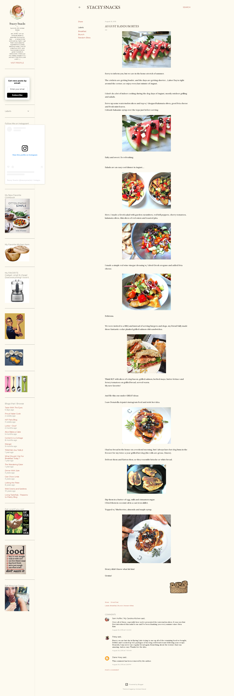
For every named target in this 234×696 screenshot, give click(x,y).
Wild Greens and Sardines (16, 489)
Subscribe (17, 95)
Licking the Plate (12, 483)
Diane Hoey (117, 657)
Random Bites (84, 38)
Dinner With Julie (12, 471)
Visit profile (17, 63)
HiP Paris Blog (11, 420)
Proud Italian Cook (13, 414)
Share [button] (80, 22)
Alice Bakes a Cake (13, 432)
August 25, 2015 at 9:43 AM (121, 630)
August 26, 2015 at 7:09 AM (122, 650)
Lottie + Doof (10, 426)
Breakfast (82, 31)
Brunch (81, 34)
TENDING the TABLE (14, 450)
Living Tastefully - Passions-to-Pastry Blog (16, 496)
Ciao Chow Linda (12, 477)
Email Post (114, 602)
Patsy (114, 637)
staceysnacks (26, 180)
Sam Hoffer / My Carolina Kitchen (126, 618)
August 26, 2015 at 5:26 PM (121, 664)
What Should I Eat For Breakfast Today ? (14, 457)
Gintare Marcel (141, 689)
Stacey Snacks (103, 7)
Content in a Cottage (14, 438)
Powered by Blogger (136, 684)
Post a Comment (112, 670)
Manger (8, 444)
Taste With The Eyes (13, 408)
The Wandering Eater (14, 464)
